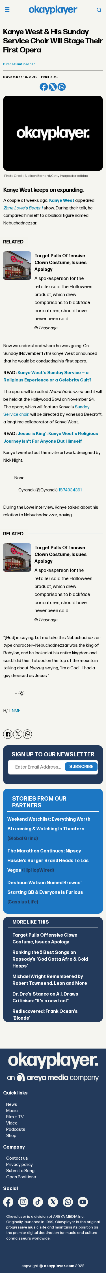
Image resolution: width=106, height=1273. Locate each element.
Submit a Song (20, 1171)
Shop (11, 1135)
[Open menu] (7, 10)
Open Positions (21, 1177)
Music (12, 1110)
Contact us (17, 1158)
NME (16, 711)
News (11, 1104)
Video (12, 1123)
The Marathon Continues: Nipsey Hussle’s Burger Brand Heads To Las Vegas (48, 860)
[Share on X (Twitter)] (53, 87)
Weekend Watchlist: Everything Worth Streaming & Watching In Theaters (48, 829)
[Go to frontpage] (53, 9)
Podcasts (15, 1129)
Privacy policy (19, 1164)
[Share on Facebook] (44, 87)
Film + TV (15, 1117)
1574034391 (70, 490)
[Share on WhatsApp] (61, 87)
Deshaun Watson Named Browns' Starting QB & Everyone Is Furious (45, 892)
